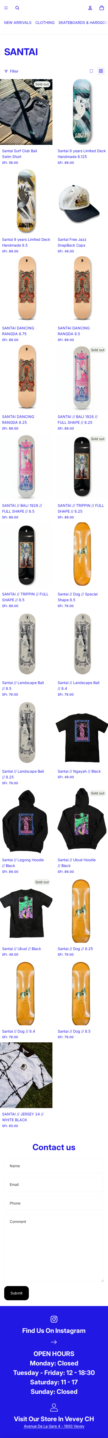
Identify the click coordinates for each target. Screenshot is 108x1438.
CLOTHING (45, 22)
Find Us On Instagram (54, 1330)
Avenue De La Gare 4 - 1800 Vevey (54, 1426)
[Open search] (17, 8)
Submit (16, 1293)
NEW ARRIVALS (17, 22)
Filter (14, 71)
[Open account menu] (90, 8)
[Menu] (6, 8)
